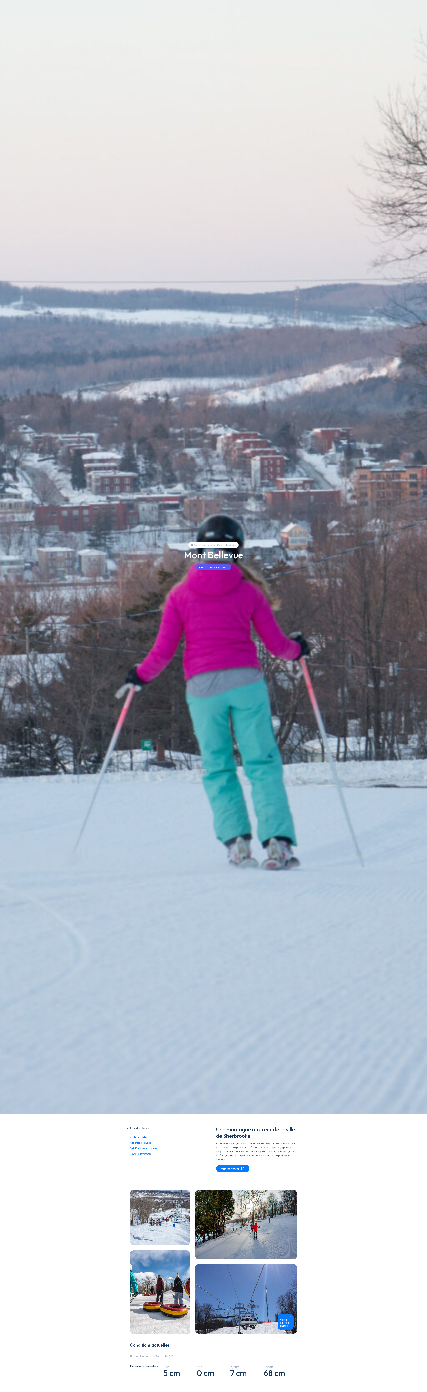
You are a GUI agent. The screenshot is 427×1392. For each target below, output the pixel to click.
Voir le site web (230, 1168)
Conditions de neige (140, 1142)
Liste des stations (140, 1128)
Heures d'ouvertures (140, 1153)
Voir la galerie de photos (285, 1322)
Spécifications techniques (143, 1148)
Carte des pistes (138, 1137)
